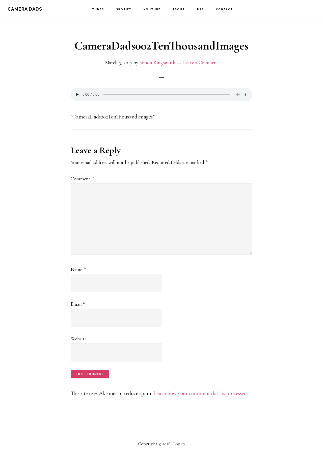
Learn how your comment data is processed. (200, 393)
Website (79, 339)
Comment (82, 179)
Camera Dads (25, 9)
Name (78, 269)
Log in (179, 443)
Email (78, 304)
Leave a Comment (200, 63)
